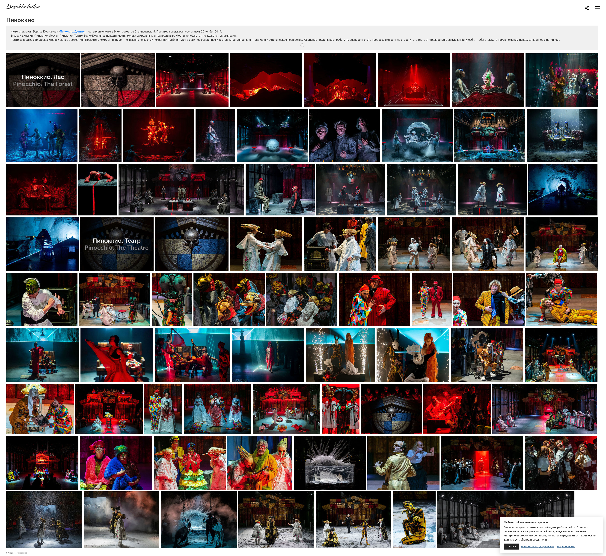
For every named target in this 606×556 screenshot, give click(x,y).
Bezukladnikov (23, 5)
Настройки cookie (566, 546)
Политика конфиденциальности (537, 546)
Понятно (511, 546)
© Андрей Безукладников (16, 553)
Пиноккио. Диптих (72, 31)
